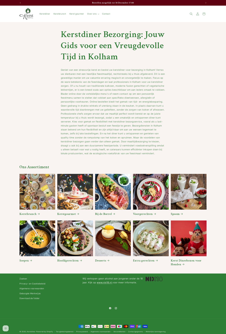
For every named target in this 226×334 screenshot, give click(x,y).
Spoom (175, 214)
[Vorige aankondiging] (20, 3)
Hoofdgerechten (68, 261)
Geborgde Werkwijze (30, 293)
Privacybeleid (82, 332)
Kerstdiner (31, 332)
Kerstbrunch (28, 214)
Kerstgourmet (66, 214)
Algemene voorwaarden (31, 288)
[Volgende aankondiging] (206, 3)
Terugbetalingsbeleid (64, 332)
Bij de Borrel (103, 214)
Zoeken (23, 278)
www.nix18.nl (104, 282)
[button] (93, 14)
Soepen (24, 261)
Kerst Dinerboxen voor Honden (186, 262)
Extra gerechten (144, 261)
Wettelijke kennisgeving (156, 332)
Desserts (100, 261)
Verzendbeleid (119, 332)
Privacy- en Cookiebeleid (32, 283)
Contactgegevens (135, 332)
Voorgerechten (143, 214)
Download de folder (29, 298)
